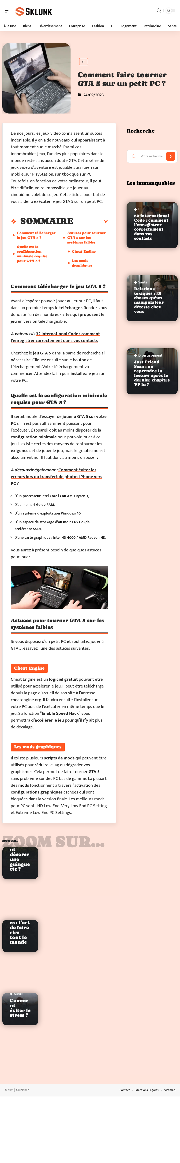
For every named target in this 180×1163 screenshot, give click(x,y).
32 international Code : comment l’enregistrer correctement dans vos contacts (151, 227)
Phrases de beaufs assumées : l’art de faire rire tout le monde (20, 922)
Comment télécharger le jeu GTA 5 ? (36, 235)
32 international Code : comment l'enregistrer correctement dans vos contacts (55, 337)
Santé (18, 994)
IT (83, 61)
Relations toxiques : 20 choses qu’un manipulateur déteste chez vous (149, 300)
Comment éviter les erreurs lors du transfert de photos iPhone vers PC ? (56, 476)
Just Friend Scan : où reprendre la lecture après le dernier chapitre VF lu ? (152, 373)
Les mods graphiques (82, 263)
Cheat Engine (84, 251)
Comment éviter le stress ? (20, 1008)
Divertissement (150, 356)
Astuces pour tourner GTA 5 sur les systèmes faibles (86, 237)
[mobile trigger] (9, 10)
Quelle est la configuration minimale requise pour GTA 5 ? (32, 254)
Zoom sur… (53, 841)
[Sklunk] (34, 10)
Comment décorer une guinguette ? (20, 857)
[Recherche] (159, 10)
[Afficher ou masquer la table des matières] (90, 222)
